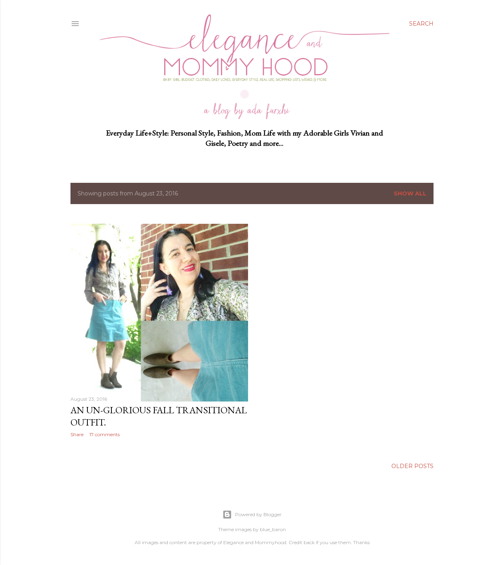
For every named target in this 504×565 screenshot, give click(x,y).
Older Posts (412, 466)
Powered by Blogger (258, 514)
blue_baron (273, 529)
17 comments (104, 434)
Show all (410, 193)
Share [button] (76, 434)
